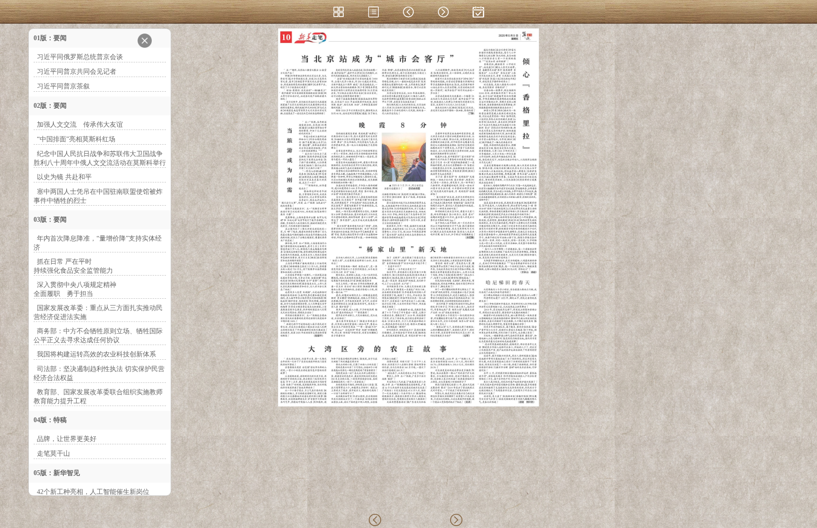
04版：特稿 (50, 420)
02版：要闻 (50, 105)
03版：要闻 (50, 219)
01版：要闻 (50, 38)
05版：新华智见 (57, 472)
